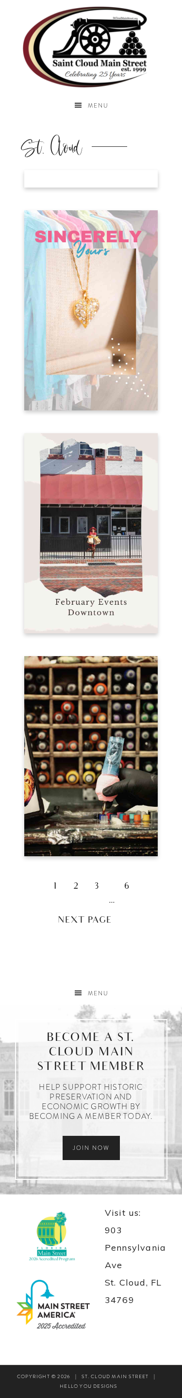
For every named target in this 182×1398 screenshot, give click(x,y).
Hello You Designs (88, 1386)
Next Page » (91, 921)
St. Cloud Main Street (91, 47)
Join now (91, 1148)
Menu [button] (98, 105)
